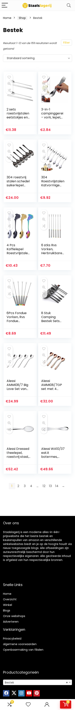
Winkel (7, 605)
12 (44, 486)
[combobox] (37, 682)
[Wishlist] (28, 704)
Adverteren (11, 622)
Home (7, 18)
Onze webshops (14, 616)
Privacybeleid (12, 639)
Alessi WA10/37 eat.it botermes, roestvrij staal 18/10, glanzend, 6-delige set (53, 458)
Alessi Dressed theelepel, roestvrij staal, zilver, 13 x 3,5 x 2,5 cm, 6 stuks (18, 456)
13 (50, 486)
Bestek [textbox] (36, 683)
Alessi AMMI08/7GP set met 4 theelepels (51, 387)
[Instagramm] (21, 693)
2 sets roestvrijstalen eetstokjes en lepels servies (18, 115)
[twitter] (14, 693)
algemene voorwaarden (20, 644)
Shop (22, 18)
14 (56, 486)
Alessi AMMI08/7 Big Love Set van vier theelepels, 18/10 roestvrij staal (19, 391)
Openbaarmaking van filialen (23, 650)
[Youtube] (29, 693)
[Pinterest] (36, 693)
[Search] (69, 5)
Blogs (6, 610)
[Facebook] (6, 693)
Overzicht (10, 599)
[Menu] (5, 5)
